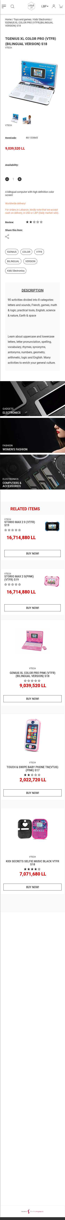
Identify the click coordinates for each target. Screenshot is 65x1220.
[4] (32, 869)
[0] (32, 680)
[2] (32, 775)
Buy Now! (32, 553)
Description (33, 290)
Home (8, 19)
